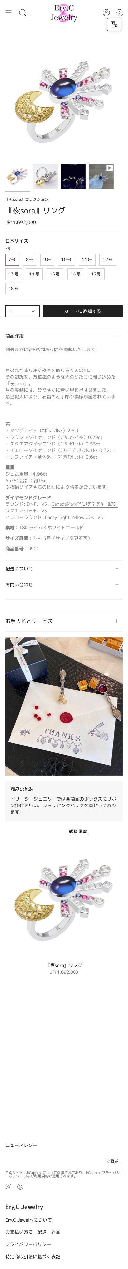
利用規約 (41, 1176)
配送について (19, 568)
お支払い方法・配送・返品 (32, 1232)
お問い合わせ (19, 584)
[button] (23, 13)
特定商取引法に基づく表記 (32, 1256)
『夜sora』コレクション (27, 199)
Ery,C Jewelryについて (28, 1220)
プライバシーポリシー (28, 1244)
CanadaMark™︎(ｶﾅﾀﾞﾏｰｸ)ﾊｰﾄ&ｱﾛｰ (85, 504)
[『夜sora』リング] (64, 900)
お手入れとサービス (29, 621)
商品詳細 (14, 336)
